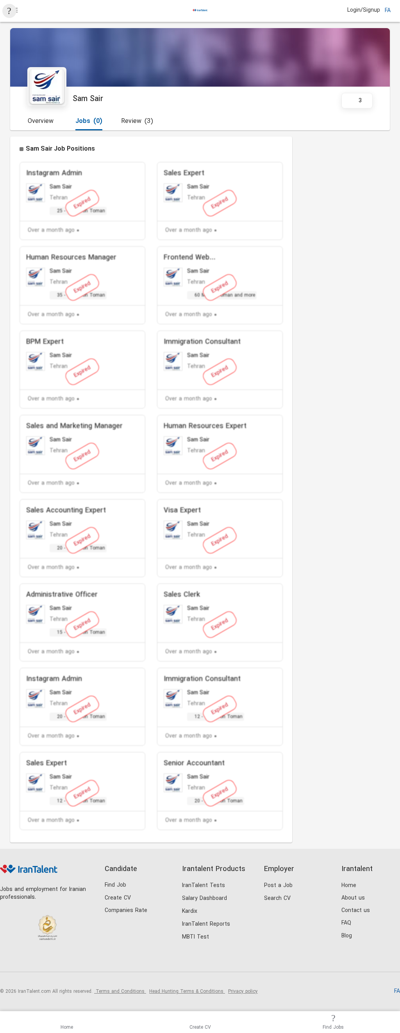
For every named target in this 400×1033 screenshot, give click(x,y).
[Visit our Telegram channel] (56, 958)
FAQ (346, 923)
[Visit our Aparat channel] (72, 958)
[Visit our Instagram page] (24, 958)
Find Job (115, 885)
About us (353, 898)
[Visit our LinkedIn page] (8, 958)
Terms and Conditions (120, 991)
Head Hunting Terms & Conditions (187, 991)
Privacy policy (243, 991)
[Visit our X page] (40, 958)
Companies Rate (126, 911)
